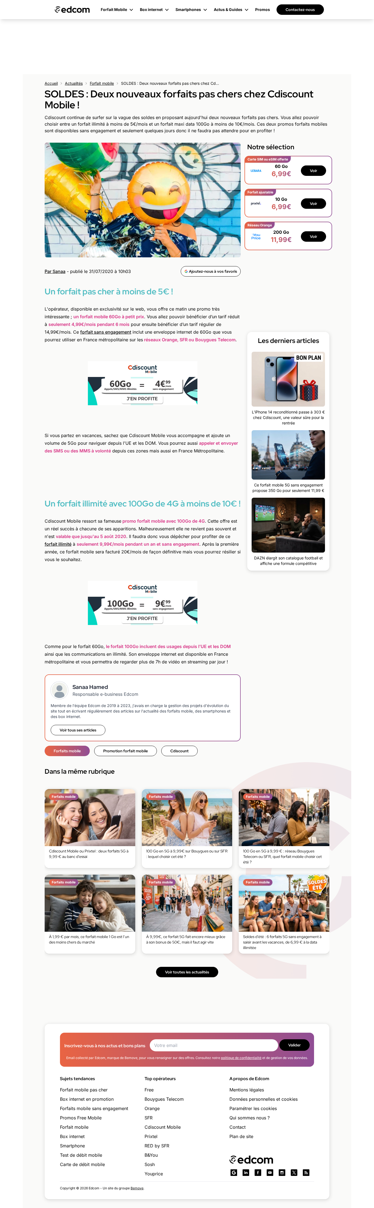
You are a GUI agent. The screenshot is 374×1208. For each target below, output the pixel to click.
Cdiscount (179, 750)
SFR (149, 1117)
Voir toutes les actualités (187, 972)
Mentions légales (246, 1089)
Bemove (137, 1188)
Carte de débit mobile (82, 1164)
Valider (294, 1045)
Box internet (72, 1136)
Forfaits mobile (67, 750)
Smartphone (72, 1145)
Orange (152, 1108)
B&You (151, 1155)
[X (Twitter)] (294, 1172)
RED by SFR (157, 1145)
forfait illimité (58, 544)
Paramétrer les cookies (253, 1108)
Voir (313, 170)
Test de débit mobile (81, 1155)
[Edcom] (72, 9)
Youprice (154, 1173)
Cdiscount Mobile (163, 1127)
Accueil (51, 83)
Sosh (150, 1164)
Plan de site (241, 1136)
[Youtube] (270, 1172)
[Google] (233, 1172)
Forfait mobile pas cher (84, 1089)
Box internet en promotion (87, 1099)
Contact (237, 1127)
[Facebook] (258, 1172)
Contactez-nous (300, 9)
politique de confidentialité (241, 1058)
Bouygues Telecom (164, 1099)
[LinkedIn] (245, 1172)
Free (149, 1089)
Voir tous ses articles (78, 730)
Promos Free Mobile (81, 1117)
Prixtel (151, 1136)
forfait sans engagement (105, 332)
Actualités (74, 83)
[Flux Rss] (306, 1172)
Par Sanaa (55, 271)
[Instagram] (282, 1172)
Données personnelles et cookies (263, 1099)
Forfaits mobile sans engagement (94, 1108)
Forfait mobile (102, 83)
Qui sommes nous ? (249, 1117)
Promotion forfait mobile (125, 750)
